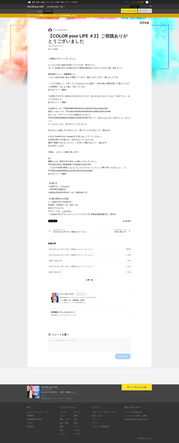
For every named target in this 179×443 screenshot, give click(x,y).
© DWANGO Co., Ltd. (145, 438)
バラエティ (78, 430)
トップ (31, 11)
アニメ (62, 416)
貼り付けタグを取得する (49, 392)
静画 (37, 2)
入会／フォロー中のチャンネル (104, 412)
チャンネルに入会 (129, 11)
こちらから (65, 186)
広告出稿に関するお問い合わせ (136, 419)
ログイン (127, 2)
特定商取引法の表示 (34, 419)
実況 (62, 2)
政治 (75, 423)
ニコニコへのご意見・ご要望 (136, 416)
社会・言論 (64, 423)
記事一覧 (89, 280)
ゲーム (76, 426)
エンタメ (63, 434)
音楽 (61, 430)
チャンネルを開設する (133, 412)
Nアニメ (68, 2)
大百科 (57, 2)
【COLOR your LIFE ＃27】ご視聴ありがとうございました (70, 255)
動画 (33, 2)
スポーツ (77, 412)
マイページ (96, 419)
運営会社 (30, 426)
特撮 (61, 426)
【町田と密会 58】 (55, 261)
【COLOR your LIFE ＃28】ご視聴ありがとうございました (71, 249)
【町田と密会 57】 (55, 272)
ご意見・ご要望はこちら (67, 392)
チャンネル (50, 2)
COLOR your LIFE (35, 7)
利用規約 (30, 416)
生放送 (43, 2)
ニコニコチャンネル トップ (37, 412)
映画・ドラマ (65, 419)
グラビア (77, 434)
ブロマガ (48, 11)
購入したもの (97, 416)
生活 (75, 419)
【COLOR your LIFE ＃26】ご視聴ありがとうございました (71, 266)
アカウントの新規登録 (100, 426)
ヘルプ (29, 423)
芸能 (61, 7)
